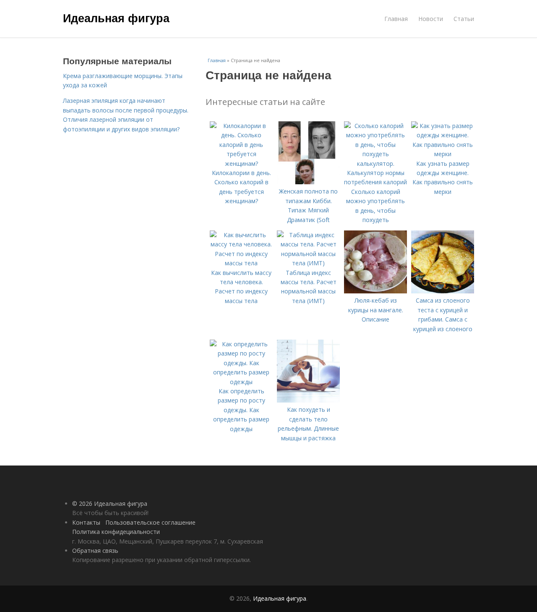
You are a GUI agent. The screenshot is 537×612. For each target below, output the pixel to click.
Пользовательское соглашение (150, 522)
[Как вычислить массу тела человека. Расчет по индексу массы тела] (241, 263)
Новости (430, 19)
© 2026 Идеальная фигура (109, 503)
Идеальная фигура (116, 18)
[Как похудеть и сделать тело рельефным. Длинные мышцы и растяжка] (308, 400)
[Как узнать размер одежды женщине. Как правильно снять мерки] (442, 154)
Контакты (86, 522)
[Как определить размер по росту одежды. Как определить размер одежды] (241, 382)
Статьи (464, 19)
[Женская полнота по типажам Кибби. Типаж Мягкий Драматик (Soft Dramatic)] (308, 182)
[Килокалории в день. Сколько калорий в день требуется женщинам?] (241, 163)
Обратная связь (95, 550)
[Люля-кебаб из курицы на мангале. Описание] (375, 291)
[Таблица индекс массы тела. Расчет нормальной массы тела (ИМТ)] (308, 263)
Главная (396, 19)
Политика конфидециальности (116, 532)
